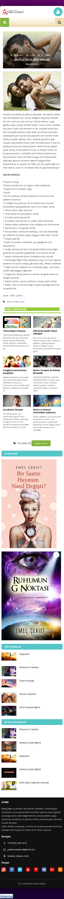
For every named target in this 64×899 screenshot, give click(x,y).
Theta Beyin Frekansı (14, 330)
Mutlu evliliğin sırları (16, 301)
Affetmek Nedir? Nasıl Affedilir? (45, 332)
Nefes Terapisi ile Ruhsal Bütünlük (46, 371)
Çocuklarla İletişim (13, 409)
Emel (48, 55)
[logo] (12, 12)
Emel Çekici (6, 808)
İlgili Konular (15, 309)
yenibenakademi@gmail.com (21, 849)
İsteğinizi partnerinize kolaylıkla (15, 371)
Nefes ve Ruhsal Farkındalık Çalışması (44, 411)
